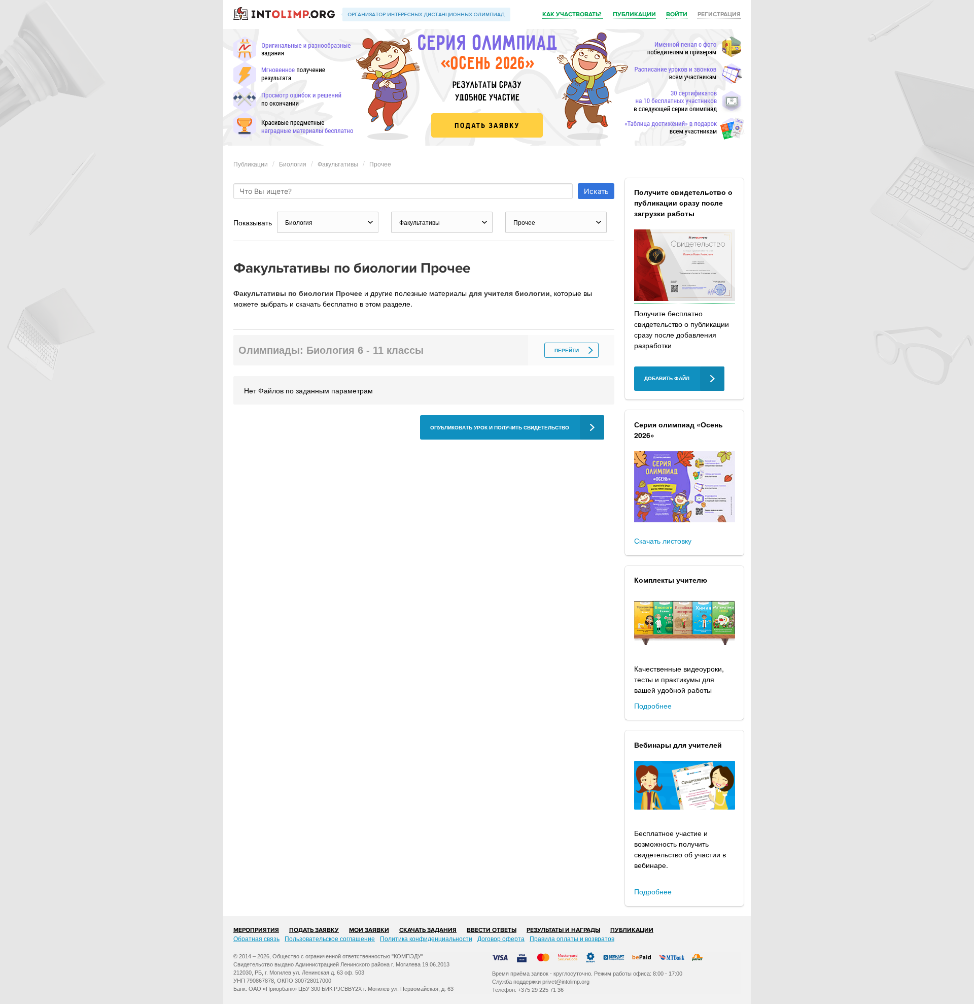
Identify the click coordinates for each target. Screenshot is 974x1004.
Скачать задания (428, 930)
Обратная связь (256, 938)
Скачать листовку (662, 541)
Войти (676, 14)
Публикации (634, 14)
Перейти (566, 350)
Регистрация (719, 14)
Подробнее (653, 705)
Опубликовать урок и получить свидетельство (499, 427)
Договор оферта (501, 938)
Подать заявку (314, 930)
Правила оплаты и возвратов (572, 938)
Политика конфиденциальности (426, 938)
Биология (292, 163)
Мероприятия (256, 930)
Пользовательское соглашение (330, 938)
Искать (596, 191)
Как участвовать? (572, 14)
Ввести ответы (491, 930)
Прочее (380, 163)
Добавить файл (666, 378)
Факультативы (338, 163)
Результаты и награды (563, 930)
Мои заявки (369, 930)
